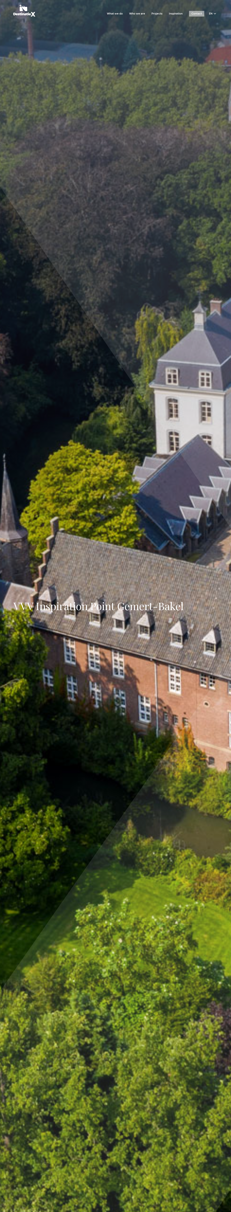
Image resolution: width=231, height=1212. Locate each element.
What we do (115, 13)
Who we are (137, 13)
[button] (212, 14)
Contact (196, 13)
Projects (156, 13)
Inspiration (176, 13)
